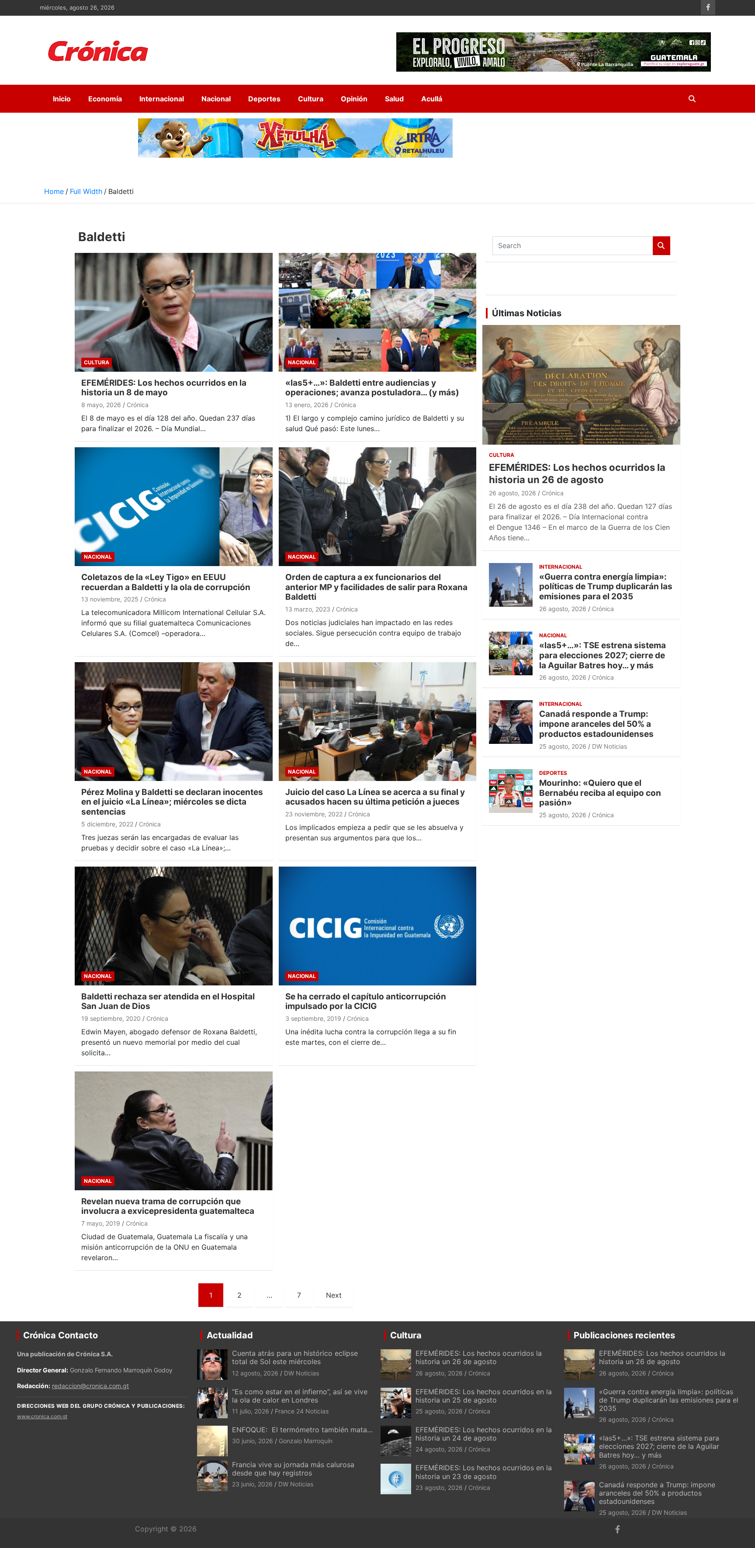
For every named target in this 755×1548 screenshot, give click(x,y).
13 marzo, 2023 (307, 609)
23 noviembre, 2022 (314, 814)
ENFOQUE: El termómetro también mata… (302, 1429)
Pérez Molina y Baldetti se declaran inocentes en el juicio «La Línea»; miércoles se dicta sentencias (172, 802)
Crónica (138, 404)
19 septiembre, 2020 (111, 1018)
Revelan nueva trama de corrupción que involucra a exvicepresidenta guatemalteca (167, 1206)
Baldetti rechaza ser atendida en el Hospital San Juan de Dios (168, 1002)
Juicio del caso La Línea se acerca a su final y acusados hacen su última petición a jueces (375, 797)
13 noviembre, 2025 (110, 599)
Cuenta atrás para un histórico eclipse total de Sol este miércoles (295, 1357)
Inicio (62, 98)
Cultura (310, 98)
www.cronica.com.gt (42, 1416)
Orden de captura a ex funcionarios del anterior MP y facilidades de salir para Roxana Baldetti (376, 587)
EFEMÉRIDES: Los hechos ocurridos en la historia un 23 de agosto (484, 1471)
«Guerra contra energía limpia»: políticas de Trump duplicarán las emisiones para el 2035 (605, 587)
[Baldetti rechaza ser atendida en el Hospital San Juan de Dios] (173, 925)
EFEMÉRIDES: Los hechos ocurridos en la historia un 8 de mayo (163, 388)
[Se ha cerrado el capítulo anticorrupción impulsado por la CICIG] (377, 925)
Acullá (431, 98)
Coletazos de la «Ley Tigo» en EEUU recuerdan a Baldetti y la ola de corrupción (165, 582)
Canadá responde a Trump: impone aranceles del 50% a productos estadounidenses (596, 724)
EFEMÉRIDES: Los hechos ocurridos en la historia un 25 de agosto (484, 1395)
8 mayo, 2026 (101, 404)
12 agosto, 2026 (255, 1373)
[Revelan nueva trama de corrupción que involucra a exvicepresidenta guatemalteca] (173, 1130)
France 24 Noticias (302, 1411)
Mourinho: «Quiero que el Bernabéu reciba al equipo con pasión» (600, 793)
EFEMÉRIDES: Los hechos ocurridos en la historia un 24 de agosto (484, 1433)
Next (334, 1295)
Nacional (216, 98)
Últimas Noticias (526, 313)
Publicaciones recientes (624, 1335)
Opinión (354, 98)
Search (661, 245)
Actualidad (230, 1335)
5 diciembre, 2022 (107, 824)
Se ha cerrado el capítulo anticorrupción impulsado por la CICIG (365, 1002)
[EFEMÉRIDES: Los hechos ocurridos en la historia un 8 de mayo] (173, 312)
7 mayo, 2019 (100, 1223)
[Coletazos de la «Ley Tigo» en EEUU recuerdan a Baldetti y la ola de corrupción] (173, 506)
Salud (394, 98)
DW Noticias (609, 746)
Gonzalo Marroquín (305, 1440)
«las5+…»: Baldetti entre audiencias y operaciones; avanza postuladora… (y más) (372, 388)
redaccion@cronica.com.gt (90, 1385)
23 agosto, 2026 (439, 1487)
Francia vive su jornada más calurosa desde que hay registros (293, 1468)
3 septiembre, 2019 (313, 1018)
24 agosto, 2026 (439, 1449)
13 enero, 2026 (307, 404)
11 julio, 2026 (250, 1411)
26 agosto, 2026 (512, 493)
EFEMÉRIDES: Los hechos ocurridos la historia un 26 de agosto (479, 1357)
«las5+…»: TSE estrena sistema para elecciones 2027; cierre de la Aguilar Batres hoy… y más (602, 655)
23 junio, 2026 (252, 1484)
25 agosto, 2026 (562, 746)
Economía (105, 98)
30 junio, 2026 (252, 1440)
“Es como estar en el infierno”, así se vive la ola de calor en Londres (299, 1395)
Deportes (264, 98)
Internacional (161, 98)
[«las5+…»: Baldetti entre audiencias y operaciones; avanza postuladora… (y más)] (377, 312)
